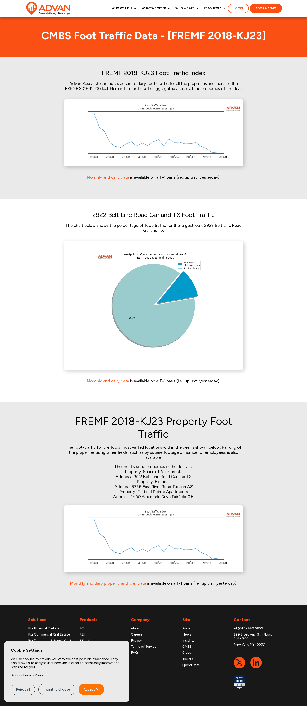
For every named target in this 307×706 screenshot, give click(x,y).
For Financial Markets (44, 628)
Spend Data (191, 665)
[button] (124, 8)
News (186, 634)
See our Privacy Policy (27, 675)
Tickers (187, 659)
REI (82, 634)
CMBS (187, 646)
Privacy (136, 640)
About (136, 628)
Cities (186, 653)
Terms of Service (143, 646)
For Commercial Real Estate (49, 634)
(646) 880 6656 (248, 628)
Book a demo (265, 8)
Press (186, 628)
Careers (137, 634)
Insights (188, 640)
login (238, 8)
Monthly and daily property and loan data (108, 583)
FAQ (134, 653)
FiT (82, 628)
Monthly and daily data (108, 177)
